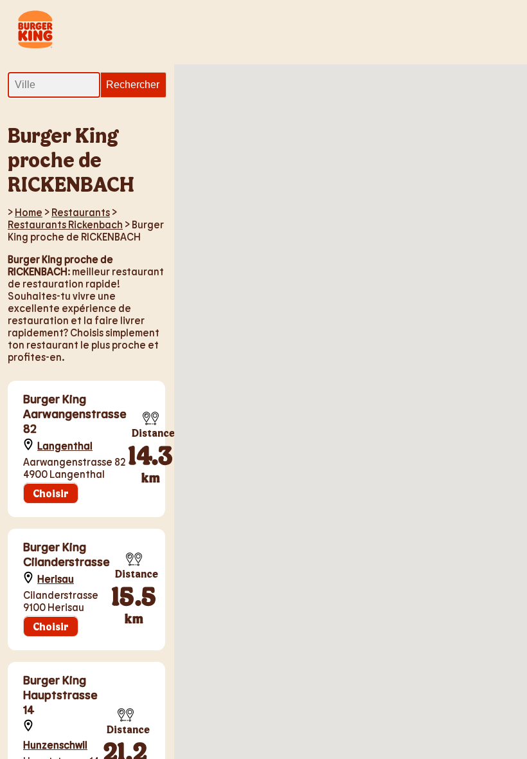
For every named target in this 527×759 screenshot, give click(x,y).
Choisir (51, 493)
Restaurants (80, 212)
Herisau (55, 578)
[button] (451, 385)
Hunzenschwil (55, 744)
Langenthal (65, 445)
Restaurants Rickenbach (65, 224)
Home (28, 212)
